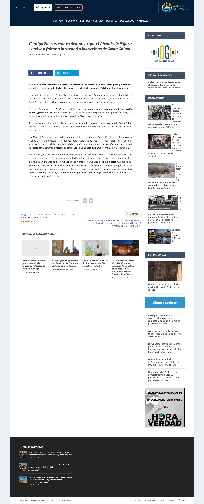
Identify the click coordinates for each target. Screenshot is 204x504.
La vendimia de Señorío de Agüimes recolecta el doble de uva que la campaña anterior (163, 362)
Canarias (142, 20)
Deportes (111, 20)
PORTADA (58, 20)
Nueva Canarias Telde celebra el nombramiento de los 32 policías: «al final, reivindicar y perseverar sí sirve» (164, 376)
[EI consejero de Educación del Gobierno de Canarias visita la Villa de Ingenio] (65, 248)
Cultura (98, 20)
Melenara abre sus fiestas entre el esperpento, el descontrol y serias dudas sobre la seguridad (164, 85)
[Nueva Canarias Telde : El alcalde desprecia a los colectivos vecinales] (95, 248)
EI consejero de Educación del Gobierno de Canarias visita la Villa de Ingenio (65, 263)
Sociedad (71, 20)
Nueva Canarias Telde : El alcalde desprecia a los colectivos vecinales (95, 263)
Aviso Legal (150, 500)
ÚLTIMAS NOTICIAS (70, 7)
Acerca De (139, 500)
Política (85, 20)
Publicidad (170, 500)
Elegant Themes (38, 500)
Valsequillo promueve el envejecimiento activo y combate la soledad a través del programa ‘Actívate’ (164, 319)
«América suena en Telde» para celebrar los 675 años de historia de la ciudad (164, 334)
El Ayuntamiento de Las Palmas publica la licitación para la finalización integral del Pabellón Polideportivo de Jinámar (165, 347)
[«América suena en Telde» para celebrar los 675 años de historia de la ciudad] (23, 467)
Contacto (160, 500)
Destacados (127, 20)
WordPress (66, 500)
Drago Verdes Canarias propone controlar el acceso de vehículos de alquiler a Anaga (34, 264)
